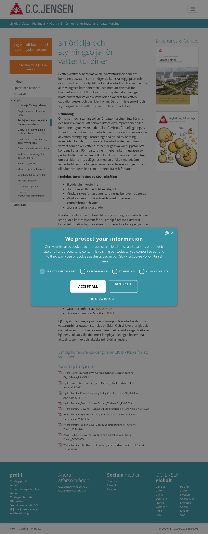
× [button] (172, 233)
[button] (103, 299)
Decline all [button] (123, 284)
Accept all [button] (88, 286)
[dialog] (104, 267)
